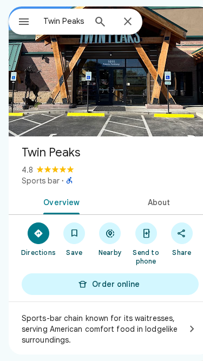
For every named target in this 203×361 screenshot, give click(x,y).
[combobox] (64, 21)
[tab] (59, 201)
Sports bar (41, 181)
